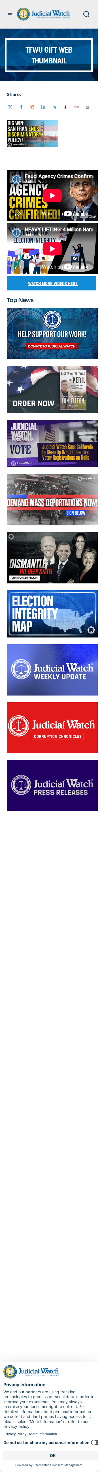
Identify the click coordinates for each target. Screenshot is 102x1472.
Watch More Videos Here (53, 283)
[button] (10, 14)
